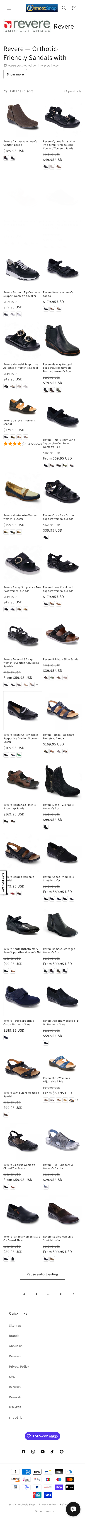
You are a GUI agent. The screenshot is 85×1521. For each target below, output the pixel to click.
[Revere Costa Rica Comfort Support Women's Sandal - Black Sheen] (46, 537)
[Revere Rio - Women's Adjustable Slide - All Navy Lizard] (46, 1100)
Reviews (15, 1356)
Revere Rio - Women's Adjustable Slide (56, 1079)
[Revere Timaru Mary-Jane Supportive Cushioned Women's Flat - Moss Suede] (65, 465)
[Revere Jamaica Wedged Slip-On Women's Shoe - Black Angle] (46, 1043)
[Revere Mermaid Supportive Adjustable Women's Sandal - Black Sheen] (6, 386)
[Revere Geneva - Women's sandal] (22, 406)
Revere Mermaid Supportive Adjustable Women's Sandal (20, 366)
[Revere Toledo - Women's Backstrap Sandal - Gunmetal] (58, 751)
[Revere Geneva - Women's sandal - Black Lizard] (12, 437)
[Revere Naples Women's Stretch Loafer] (62, 1212)
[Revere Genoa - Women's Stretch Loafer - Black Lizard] (46, 899)
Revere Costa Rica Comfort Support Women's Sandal (59, 516)
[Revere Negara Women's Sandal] (62, 268)
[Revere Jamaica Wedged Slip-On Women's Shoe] (62, 996)
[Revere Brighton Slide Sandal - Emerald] (52, 677)
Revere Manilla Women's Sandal (18, 878)
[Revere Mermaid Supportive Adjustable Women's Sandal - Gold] (12, 386)
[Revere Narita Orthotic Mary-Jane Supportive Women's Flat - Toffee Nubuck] (12, 971)
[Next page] (73, 1294)
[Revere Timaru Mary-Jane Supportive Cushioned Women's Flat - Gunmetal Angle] (58, 465)
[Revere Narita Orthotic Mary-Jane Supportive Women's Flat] (22, 924)
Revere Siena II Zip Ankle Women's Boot (58, 806)
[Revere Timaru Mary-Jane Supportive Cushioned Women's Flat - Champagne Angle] (52, 465)
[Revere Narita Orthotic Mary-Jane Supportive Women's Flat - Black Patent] (6, 971)
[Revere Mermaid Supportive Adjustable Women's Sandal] (22, 340)
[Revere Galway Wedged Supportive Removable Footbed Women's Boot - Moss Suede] (58, 390)
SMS (12, 1377)
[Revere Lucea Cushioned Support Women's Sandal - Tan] (58, 604)
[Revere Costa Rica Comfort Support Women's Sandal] (62, 491)
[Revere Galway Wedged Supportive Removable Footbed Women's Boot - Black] (46, 390)
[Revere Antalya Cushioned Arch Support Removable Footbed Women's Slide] (62, 197)
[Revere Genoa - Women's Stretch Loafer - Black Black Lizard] (65, 899)
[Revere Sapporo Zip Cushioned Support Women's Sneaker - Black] (6, 314)
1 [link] (12, 1293)
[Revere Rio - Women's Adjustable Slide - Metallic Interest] (58, 1100)
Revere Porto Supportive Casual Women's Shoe (18, 1022)
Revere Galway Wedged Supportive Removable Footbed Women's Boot (57, 368)
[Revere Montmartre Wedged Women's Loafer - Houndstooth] (12, 532)
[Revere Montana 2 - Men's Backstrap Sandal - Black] (6, 821)
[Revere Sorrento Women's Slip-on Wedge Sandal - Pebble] (19, 243)
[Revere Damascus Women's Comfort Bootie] (22, 117)
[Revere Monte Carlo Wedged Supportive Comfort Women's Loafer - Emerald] (19, 755)
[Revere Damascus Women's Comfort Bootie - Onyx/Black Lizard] (12, 158)
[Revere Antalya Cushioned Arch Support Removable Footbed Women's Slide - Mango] (65, 247)
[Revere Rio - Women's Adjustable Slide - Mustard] (65, 1100)
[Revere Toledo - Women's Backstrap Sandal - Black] (46, 751)
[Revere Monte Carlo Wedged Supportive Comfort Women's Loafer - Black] (6, 755)
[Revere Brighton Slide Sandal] (62, 635)
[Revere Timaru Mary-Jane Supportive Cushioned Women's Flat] (62, 416)
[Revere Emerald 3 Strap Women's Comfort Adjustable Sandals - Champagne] (25, 684)
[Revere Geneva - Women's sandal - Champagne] (19, 437)
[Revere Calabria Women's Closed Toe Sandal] (22, 1140)
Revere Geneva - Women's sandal (19, 422)
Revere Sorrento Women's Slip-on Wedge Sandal (22, 223)
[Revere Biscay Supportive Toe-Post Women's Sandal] (22, 563)
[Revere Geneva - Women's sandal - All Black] (6, 437)
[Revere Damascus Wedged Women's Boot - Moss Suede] (58, 971)
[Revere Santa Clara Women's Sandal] (22, 1068)
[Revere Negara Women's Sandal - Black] (46, 309)
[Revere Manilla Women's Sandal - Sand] (19, 893)
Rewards (15, 1397)
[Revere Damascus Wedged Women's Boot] (62, 924)
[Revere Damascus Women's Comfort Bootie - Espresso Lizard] (6, 158)
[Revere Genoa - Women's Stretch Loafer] (62, 852)
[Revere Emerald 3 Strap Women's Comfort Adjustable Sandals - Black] (6, 684)
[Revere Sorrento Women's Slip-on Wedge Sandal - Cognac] (6, 243)
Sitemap (15, 1325)
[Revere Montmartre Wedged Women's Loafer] (22, 491)
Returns (15, 1387)
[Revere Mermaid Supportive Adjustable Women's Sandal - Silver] (25, 386)
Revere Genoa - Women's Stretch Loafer (58, 878)
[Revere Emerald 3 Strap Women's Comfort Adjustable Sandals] (22, 635)
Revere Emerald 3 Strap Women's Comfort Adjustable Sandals (21, 663)
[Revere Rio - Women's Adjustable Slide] (62, 1061)
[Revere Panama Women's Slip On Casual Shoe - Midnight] (12, 1259)
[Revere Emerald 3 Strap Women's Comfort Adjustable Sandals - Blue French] (19, 684)
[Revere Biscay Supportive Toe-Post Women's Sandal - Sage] (19, 609)
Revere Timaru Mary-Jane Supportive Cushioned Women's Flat (59, 443)
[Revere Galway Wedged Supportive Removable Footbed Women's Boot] (62, 340)
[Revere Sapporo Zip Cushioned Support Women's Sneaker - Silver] (12, 314)
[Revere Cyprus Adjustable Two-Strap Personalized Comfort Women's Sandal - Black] (46, 166)
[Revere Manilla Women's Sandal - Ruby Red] (12, 893)
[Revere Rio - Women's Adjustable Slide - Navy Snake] (71, 1100)
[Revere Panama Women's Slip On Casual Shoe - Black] (6, 1259)
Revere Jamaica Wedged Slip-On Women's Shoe (61, 1022)
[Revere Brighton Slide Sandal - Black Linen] (46, 677)
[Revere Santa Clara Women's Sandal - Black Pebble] (6, 1114)
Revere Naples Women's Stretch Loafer (58, 1238)
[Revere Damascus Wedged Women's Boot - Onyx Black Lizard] (65, 971)
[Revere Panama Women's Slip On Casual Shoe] (22, 1212)
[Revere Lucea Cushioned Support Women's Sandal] (62, 563)
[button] (9, 8)
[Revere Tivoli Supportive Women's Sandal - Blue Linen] (46, 1187)
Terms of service (44, 1511)
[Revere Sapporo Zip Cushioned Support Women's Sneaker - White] (19, 314)
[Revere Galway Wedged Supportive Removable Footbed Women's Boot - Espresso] (52, 390)
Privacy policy (47, 1504)
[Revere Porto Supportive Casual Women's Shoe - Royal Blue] (6, 1037)
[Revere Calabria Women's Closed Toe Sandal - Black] (6, 1187)
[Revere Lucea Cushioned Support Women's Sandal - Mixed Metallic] (52, 604)
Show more (15, 74)
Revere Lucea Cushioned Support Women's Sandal (58, 588)
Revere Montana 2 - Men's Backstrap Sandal (19, 806)
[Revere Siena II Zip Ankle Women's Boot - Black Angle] (46, 826)
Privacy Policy (19, 1366)
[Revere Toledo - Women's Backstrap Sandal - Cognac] (52, 751)
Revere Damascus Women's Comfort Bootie (20, 143)
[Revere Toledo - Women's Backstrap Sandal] (62, 710)
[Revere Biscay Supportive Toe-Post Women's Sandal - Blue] (12, 609)
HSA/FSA (15, 1407)
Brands (14, 1336)
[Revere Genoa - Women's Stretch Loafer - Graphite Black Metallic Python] (71, 899)
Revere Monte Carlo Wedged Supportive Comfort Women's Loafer (21, 738)
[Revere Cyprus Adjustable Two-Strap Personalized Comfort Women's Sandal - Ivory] (52, 166)
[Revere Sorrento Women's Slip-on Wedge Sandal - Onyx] (12, 243)
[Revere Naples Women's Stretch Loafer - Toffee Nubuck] (52, 1259)
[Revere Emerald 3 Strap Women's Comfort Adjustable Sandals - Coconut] (32, 684)
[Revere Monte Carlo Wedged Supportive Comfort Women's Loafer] (22, 710)
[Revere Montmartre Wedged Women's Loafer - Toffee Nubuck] (19, 532)
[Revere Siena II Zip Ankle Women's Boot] (62, 781)
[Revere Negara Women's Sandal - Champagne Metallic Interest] (52, 309)
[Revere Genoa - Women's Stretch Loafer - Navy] (58, 899)
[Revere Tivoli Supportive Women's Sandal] (62, 1140)
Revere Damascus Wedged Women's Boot (59, 950)
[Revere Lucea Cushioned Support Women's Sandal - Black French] (46, 604)
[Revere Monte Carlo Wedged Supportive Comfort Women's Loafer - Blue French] (12, 755)
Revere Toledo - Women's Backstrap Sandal (58, 736)
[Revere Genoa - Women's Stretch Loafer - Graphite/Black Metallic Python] (52, 899)
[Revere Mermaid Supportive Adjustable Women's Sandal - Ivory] (19, 386)
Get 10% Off (3, 882)
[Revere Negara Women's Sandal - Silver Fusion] (58, 309)
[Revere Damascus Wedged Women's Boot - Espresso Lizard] (52, 971)
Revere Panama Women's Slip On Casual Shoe (21, 1238)
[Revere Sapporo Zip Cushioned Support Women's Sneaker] (22, 268)
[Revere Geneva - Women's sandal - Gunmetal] (25, 437)
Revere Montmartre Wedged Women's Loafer (20, 516)
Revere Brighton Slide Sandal (61, 659)
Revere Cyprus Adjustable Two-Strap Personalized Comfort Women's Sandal (59, 145)
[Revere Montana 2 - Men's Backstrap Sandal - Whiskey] (12, 821)
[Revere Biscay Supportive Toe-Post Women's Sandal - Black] (6, 609)
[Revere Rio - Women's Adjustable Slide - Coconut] (52, 1100)
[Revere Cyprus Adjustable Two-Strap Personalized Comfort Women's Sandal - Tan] (58, 166)
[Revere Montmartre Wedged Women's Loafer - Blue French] (6, 532)
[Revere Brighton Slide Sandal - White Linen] (65, 677)
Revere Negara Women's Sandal (58, 293)
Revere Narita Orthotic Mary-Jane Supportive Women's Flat (22, 950)
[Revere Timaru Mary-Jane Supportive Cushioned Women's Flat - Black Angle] (46, 465)
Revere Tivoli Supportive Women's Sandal (58, 1166)
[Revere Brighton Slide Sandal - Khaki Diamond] (58, 677)
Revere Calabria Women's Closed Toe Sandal (19, 1166)
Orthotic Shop (26, 1504)
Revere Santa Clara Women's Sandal (21, 1094)
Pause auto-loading (42, 1274)
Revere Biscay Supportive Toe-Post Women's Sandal (22, 588)
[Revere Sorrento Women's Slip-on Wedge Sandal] (22, 197)
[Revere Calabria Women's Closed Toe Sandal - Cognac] (12, 1187)
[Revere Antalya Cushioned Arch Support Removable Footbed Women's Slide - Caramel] (52, 247)
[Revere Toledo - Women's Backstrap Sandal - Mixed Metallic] (65, 751)
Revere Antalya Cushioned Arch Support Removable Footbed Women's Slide (62, 225)
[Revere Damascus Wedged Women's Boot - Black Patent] (46, 971)
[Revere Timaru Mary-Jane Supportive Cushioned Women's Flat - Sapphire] (71, 465)
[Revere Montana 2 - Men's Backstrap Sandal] (22, 781)
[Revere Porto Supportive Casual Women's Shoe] (22, 996)
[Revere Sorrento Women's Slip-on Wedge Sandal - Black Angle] (25, 243)
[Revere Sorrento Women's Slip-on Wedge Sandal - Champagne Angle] (32, 243)
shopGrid (16, 1417)
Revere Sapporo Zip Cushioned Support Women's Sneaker (22, 293)
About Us (16, 1346)
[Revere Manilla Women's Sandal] (22, 852)
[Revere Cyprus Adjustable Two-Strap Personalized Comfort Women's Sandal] (62, 117)
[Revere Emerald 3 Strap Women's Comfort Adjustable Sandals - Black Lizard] (12, 684)
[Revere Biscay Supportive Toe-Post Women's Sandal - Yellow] (25, 609)
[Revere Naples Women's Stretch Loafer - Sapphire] (46, 1259)
